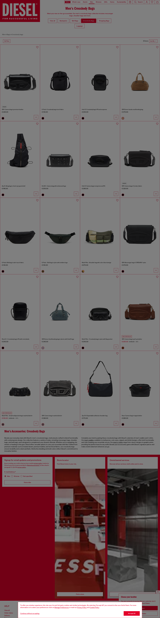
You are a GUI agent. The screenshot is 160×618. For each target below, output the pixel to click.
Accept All (131, 613)
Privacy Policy (82, 607)
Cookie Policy (94, 607)
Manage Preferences (61, 607)
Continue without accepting (29, 613)
